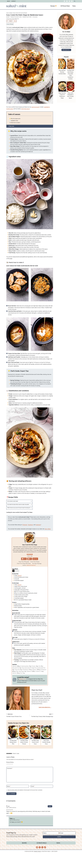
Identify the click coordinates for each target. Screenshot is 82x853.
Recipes (11, 12)
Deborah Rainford (31, 565)
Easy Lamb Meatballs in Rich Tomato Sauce (70, 95)
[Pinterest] (69, 1)
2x (15, 571)
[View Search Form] (75, 1)
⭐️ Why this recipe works (14, 118)
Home (7, 12)
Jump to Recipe (10, 24)
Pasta (74, 6)
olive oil (19, 575)
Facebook (30, 524)
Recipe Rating (9, 762)
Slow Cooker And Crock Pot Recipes (20, 12)
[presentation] (13, 732)
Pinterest (25, 524)
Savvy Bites (48, 529)
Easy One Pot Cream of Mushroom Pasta (62, 95)
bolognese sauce (25, 108)
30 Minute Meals (65, 6)
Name (9, 786)
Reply (50, 806)
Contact (13, 1)
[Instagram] (67, 1)
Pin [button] (30, 559)
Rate (36, 559)
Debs (8, 16)
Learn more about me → (45, 707)
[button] (27, 554)
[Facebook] (64, 1)
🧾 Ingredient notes (13, 120)
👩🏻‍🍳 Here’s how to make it (14, 122)
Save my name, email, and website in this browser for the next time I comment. (25, 790)
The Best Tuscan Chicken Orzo (14, 715)
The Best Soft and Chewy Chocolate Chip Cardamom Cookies (70, 74)
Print (24, 559)
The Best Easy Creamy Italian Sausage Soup (42, 715)
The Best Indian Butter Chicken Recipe (24, 742)
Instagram (38, 524)
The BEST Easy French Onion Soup (35, 742)
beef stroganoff (35, 107)
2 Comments (35, 16)
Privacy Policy (37, 851)
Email (33, 786)
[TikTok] (72, 1)
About (8, 1)
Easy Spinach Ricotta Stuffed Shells (62, 72)
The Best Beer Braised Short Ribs (13, 742)
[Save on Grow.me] (18, 21)
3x (18, 571)
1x (13, 571)
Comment (10, 768)
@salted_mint (22, 679)
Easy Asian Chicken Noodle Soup (46, 742)
